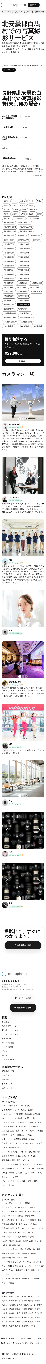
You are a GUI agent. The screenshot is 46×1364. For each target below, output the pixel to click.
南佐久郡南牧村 (9, 222)
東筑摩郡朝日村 (23, 296)
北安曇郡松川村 (9, 304)
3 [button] (26, 419)
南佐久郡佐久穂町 (26, 227)
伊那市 (31, 205)
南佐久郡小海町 (18, 218)
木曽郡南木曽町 (36, 283)
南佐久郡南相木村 (24, 222)
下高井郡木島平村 (26, 317)
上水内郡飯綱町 (23, 326)
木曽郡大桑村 (34, 287)
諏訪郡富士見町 (23, 240)
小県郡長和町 (35, 235)
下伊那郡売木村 (23, 270)
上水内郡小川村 (9, 326)
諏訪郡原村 (36, 240)
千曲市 (31, 214)
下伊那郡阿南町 (9, 261)
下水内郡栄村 (37, 326)
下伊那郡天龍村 (9, 274)
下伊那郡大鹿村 (9, 283)
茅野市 (6, 214)
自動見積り (34, 5)
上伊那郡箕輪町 (23, 244)
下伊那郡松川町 (9, 257)
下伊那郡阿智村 (23, 261)
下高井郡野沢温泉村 (10, 322)
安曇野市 (7, 218)
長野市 (6, 201)
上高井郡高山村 (25, 313)
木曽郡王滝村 (21, 287)
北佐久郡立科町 (9, 235)
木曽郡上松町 (22, 283)
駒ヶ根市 (7, 210)
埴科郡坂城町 (22, 309)
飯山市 (32, 210)
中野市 (15, 210)
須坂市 (14, 205)
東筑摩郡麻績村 (22, 292)
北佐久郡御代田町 (26, 231)
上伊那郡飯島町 (9, 248)
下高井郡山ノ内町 (10, 317)
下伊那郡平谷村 (9, 266)
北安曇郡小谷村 (9, 309)
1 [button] (19, 419)
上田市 (22, 201)
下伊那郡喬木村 (9, 279)
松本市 (14, 201)
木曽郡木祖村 (8, 287)
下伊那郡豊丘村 (23, 279)
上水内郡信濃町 (26, 322)
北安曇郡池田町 (23, 300)
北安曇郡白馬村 (23, 304)
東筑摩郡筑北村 (9, 300)
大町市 (24, 210)
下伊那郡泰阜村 (23, 274)
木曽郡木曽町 (8, 292)
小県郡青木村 (22, 235)
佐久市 (22, 214)
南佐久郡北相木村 (10, 227)
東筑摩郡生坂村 (36, 292)
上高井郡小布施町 (10, 313)
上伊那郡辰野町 (9, 244)
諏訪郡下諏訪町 (9, 240)
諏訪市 (6, 205)
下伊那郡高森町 (23, 257)
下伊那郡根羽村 (23, 266)
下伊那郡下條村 (9, 270)
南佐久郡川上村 (33, 218)
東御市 (39, 214)
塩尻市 (14, 214)
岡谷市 (31, 201)
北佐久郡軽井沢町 (10, 231)
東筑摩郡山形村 (9, 296)
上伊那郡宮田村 (23, 253)
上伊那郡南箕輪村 (24, 248)
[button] (7, 402)
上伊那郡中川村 (9, 253)
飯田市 (39, 201)
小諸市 (22, 205)
